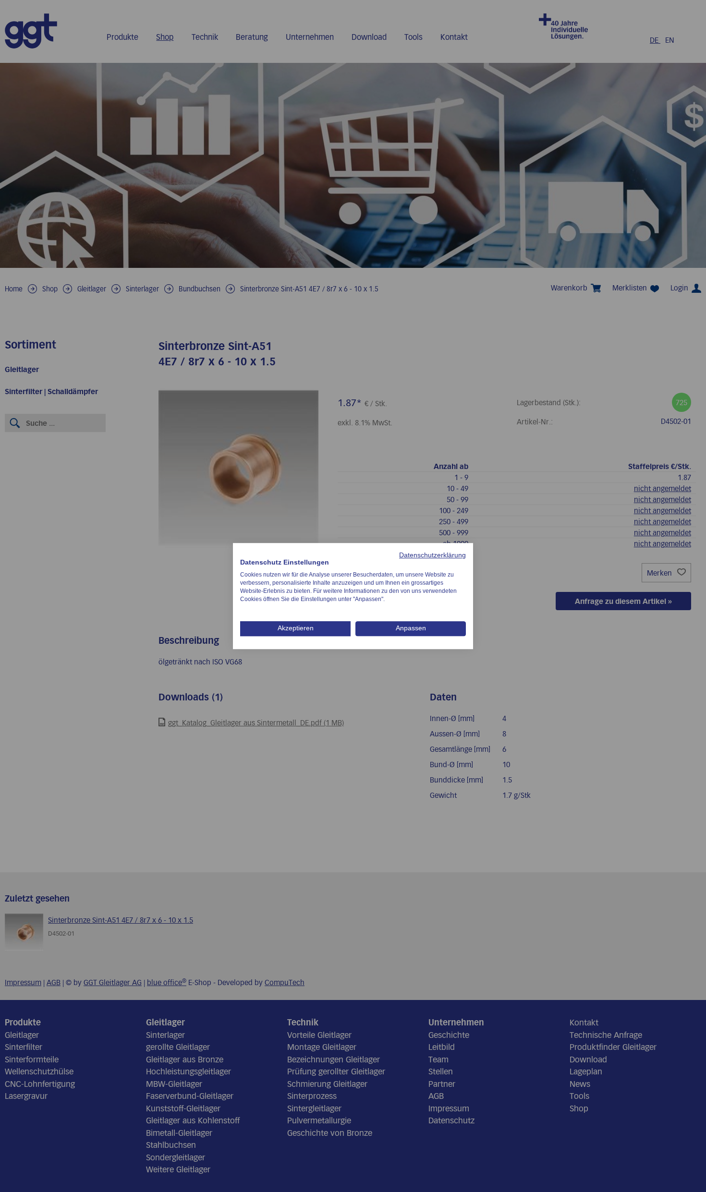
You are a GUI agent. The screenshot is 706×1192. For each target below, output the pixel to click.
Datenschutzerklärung (432, 555)
